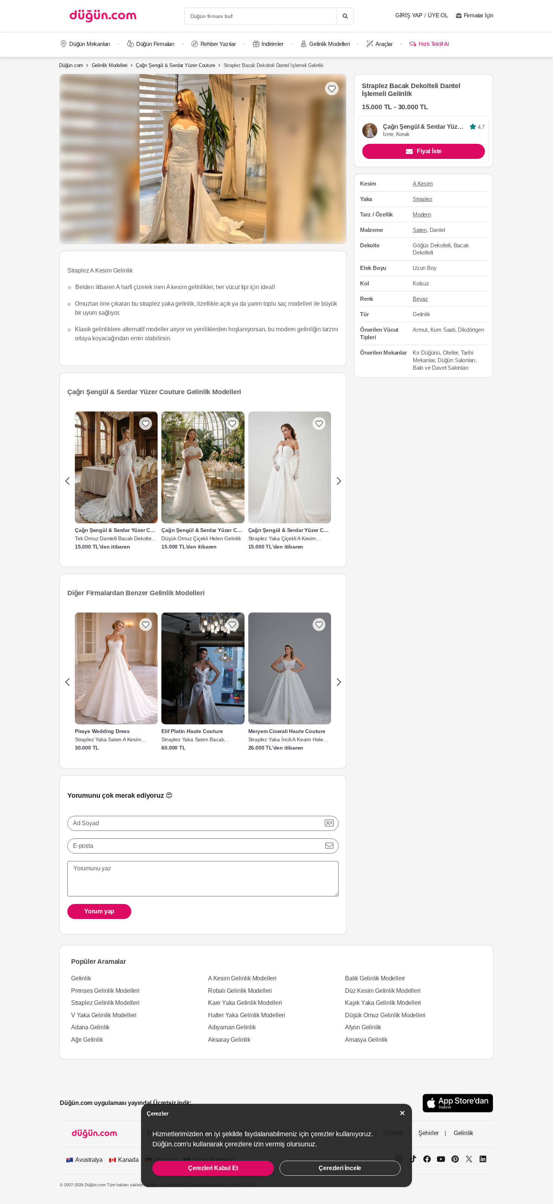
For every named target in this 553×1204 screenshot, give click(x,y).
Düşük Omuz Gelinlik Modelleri (385, 1015)
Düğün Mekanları (89, 44)
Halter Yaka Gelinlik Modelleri (246, 1015)
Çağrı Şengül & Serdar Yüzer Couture (175, 65)
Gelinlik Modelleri (329, 44)
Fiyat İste (429, 151)
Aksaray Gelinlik (229, 1039)
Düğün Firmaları (155, 44)
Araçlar (384, 44)
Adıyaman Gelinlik (232, 1027)
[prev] (67, 481)
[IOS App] (457, 1103)
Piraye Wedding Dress (102, 731)
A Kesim (423, 183)
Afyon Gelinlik (363, 1027)
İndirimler (272, 44)
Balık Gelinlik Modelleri (375, 978)
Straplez (422, 199)
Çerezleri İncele (340, 1168)
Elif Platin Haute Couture (192, 731)
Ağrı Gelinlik (87, 1039)
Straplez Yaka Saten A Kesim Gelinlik (108, 739)
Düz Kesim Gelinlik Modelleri (382, 991)
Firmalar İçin (478, 15)
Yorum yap (99, 911)
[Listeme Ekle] (145, 423)
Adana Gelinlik (90, 1027)
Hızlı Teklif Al (433, 44)
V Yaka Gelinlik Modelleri (104, 1015)
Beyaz (420, 299)
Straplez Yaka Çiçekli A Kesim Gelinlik (282, 538)
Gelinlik (81, 978)
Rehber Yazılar (218, 44)
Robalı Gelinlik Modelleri (240, 991)
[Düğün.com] (103, 16)
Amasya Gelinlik (366, 1039)
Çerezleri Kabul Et (213, 1168)
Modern (422, 214)
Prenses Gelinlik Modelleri (105, 991)
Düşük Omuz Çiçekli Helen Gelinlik (201, 538)
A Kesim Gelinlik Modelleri (242, 978)
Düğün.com (71, 65)
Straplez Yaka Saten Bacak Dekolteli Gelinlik (192, 739)
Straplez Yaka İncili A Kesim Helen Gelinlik (287, 739)
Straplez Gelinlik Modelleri (105, 1003)
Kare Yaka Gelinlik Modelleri (245, 1003)
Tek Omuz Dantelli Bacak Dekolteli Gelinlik (114, 538)
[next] (339, 481)
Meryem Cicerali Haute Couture (286, 731)
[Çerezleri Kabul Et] (402, 1113)
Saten (420, 230)
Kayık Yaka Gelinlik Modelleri (383, 1003)
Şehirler (428, 1133)
